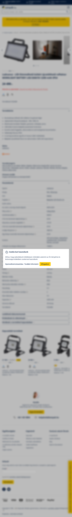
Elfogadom (45, 264)
